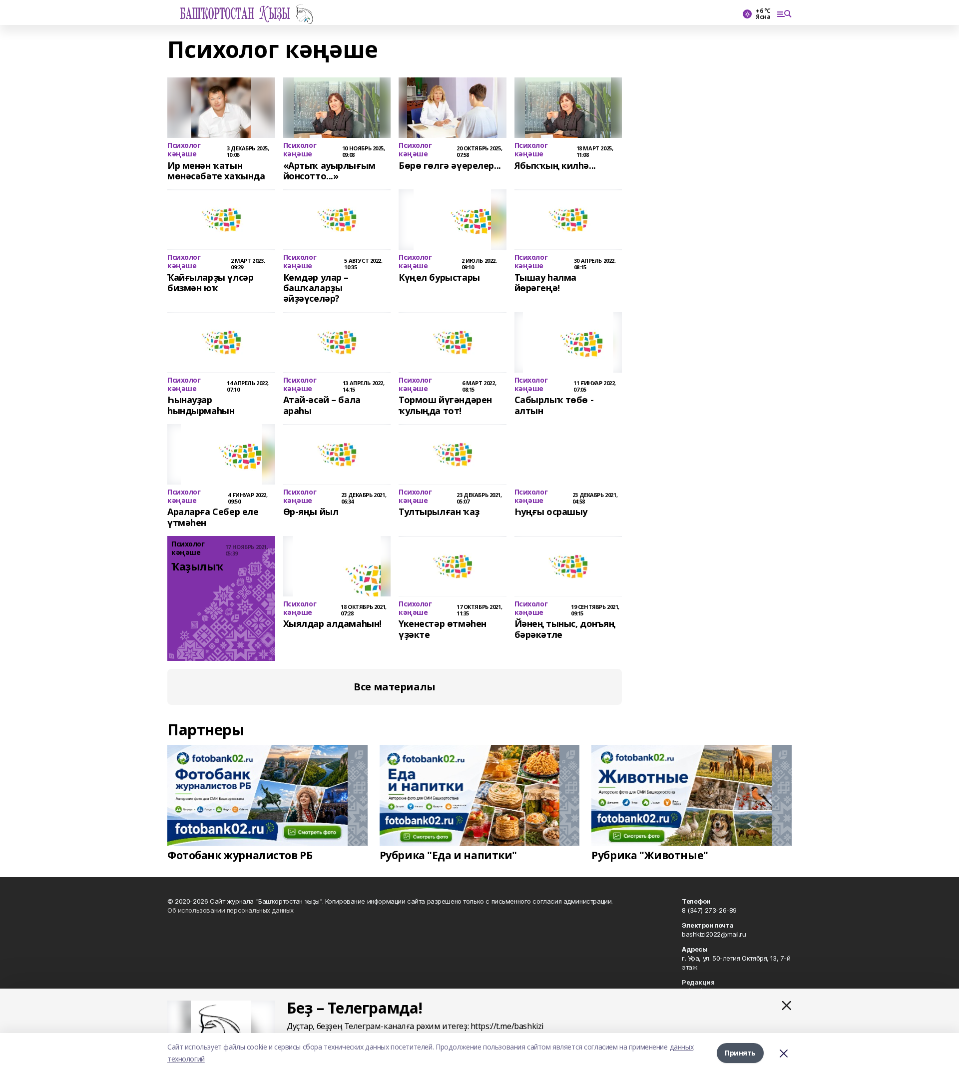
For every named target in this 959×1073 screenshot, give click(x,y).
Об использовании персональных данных (230, 910)
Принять (740, 1053)
